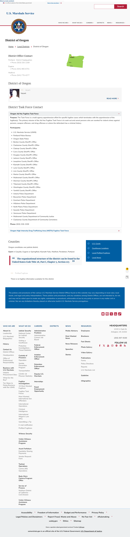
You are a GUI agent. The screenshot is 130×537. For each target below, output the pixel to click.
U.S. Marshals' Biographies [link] (8, 337)
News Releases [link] (71, 344)
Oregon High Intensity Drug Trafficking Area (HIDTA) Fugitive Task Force (39, 231)
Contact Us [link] (7, 349)
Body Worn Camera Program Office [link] (25, 478)
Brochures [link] (85, 336)
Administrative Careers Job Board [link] (39, 337)
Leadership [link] (7, 333)
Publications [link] (86, 358)
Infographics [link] (86, 381)
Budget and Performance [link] (75, 512)
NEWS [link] (68, 326)
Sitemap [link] (77, 521)
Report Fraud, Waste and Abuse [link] (62, 516)
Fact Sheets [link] (85, 341)
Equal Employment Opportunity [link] (39, 389)
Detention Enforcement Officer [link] (39, 366)
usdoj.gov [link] (53, 521)
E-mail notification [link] (26, 425)
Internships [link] (38, 381)
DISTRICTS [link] (54, 326)
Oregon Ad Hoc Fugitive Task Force (24, 114)
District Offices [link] (8, 352)
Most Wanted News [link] (70, 337)
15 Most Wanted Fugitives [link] (25, 387)
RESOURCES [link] (86, 326)
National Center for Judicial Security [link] (25, 335)
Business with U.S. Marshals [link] (8, 369)
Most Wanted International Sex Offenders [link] (25, 398)
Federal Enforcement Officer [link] (39, 347)
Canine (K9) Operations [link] (23, 469)
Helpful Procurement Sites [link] (10, 373)
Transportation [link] (24, 370)
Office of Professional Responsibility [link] (8, 360)
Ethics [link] (65, 521)
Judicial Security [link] (25, 331)
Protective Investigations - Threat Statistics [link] (25, 348)
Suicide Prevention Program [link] (23, 365)
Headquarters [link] (8, 355)
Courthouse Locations (100, 248)
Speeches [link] (69, 349)
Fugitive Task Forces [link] (24, 392)
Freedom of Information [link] (48, 512)
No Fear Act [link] (87, 516)
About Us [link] (6, 331)
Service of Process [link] (22, 487)
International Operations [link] (23, 405)
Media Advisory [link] (71, 331)
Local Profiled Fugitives (101, 253)
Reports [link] (84, 367)
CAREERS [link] (38, 326)
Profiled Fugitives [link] (25, 428)
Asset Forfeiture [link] (25, 448)
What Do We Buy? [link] (8, 379)
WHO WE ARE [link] (9, 326)
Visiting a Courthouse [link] (23, 341)
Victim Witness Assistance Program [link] (25, 441)
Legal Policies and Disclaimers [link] (29, 516)
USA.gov (81, 527)
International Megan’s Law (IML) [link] (24, 416)
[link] (18, 27)
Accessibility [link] (26, 512)
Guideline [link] (85, 375)
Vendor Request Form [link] (25, 457)
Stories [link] (68, 354)
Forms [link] (83, 360)
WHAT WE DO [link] (25, 326)
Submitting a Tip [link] (25, 422)
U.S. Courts (96, 243)
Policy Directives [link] (87, 363)
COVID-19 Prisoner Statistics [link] (25, 375)
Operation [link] (22, 360)
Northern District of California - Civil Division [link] (25, 492)
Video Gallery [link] (86, 352)
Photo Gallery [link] (86, 347)
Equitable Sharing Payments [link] (25, 452)
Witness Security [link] (25, 433)
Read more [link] (112, 98)
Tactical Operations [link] (23, 465)
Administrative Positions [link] (40, 332)
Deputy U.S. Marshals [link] (39, 375)
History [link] (6, 344)
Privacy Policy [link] (98, 512)
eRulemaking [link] (103, 516)
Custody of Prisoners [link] (23, 356)
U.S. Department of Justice (91, 531)
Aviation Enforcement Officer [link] (39, 356)
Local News (96, 257)
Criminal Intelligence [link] (23, 410)
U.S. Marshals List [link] (88, 370)
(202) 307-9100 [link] (120, 338)
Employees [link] (85, 331)
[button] (103, 314)
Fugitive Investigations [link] (24, 382)
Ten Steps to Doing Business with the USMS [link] (9, 385)
